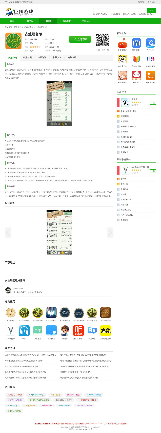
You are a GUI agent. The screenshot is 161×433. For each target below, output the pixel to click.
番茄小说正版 (122, 51)
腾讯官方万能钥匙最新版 (39, 400)
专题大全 (86, 21)
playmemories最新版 (84, 405)
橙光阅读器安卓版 (122, 83)
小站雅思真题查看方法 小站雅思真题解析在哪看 (24, 361)
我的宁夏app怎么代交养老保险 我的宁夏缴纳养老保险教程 (83, 355)
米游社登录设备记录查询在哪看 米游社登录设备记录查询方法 (84, 366)
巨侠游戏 (17, 27)
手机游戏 (29, 21)
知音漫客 (136, 82)
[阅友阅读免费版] (136, 43)
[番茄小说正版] (122, 43)
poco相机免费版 (115, 14)
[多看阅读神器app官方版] (150, 75)
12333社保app (64, 405)
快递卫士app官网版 (15, 400)
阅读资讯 (27, 27)
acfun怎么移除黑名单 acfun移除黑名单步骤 (21, 366)
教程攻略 (67, 21)
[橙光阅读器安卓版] (122, 75)
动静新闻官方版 (150, 67)
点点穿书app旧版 (122, 67)
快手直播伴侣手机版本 (87, 400)
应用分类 (151, 2)
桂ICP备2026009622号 (84, 429)
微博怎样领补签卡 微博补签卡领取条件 (75, 372)
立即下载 (82, 39)
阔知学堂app (55, 395)
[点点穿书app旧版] (122, 59)
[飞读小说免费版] (150, 43)
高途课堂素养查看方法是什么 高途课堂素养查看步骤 (25, 378)
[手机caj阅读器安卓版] (136, 59)
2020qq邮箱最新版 (94, 395)
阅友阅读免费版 (136, 51)
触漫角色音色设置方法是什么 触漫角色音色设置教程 (25, 372)
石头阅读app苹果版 (36, 395)
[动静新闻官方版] (150, 59)
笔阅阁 (134, 99)
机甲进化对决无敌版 (100, 14)
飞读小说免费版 (150, 51)
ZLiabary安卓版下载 (140, 167)
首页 (12, 21)
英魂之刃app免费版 (129, 14)
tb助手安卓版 (47, 405)
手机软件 (48, 21)
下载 (153, 103)
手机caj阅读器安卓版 (136, 67)
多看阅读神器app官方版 (150, 83)
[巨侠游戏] (21, 12)
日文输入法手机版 (15, 395)
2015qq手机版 (29, 405)
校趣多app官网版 (14, 411)
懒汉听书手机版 (73, 395)
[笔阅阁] (125, 102)
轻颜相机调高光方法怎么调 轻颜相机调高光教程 (79, 378)
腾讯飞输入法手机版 (64, 400)
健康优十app (12, 405)
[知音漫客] (136, 75)
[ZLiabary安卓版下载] (125, 170)
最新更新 (141, 2)
